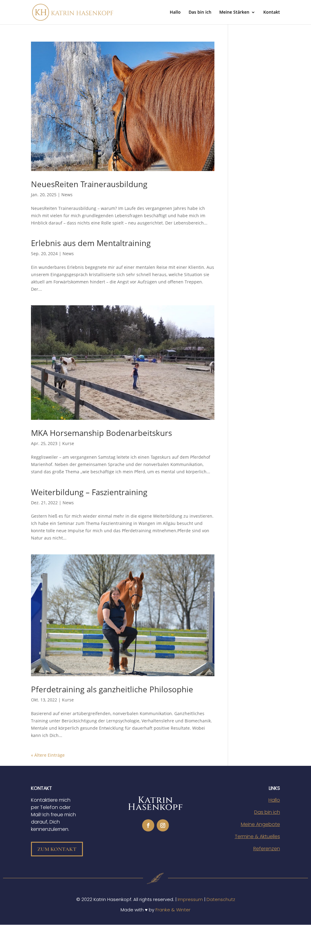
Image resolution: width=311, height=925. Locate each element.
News (67, 194)
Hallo (175, 12)
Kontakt (271, 12)
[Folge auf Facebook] (148, 825)
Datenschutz (221, 899)
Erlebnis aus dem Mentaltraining (91, 243)
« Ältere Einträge (48, 755)
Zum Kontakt (57, 849)
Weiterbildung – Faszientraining (89, 492)
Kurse (68, 443)
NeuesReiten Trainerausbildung (89, 184)
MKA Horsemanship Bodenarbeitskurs (101, 432)
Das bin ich (200, 12)
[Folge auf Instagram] (163, 825)
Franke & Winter (173, 909)
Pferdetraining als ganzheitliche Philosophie (112, 689)
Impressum (190, 899)
